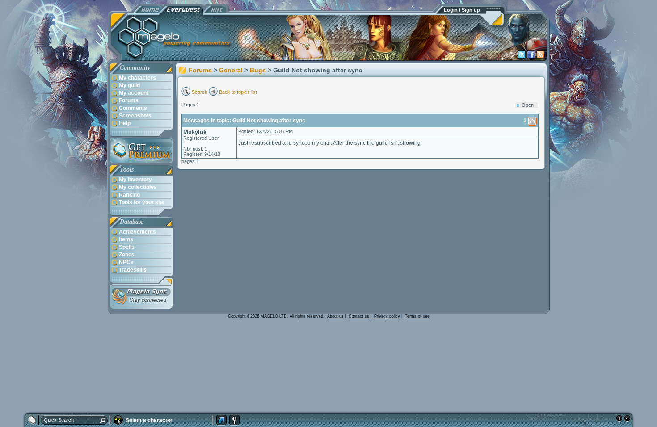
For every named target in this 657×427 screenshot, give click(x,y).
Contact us (359, 316)
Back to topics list (238, 92)
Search (199, 92)
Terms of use (417, 316)
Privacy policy (387, 316)
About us (335, 316)
